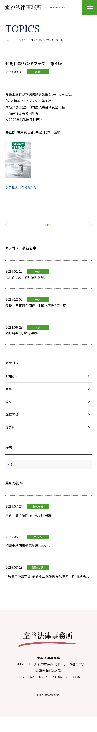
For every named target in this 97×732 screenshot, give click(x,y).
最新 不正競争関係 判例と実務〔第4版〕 (36, 305)
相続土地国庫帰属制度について (28, 545)
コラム (9, 427)
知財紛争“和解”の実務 (22, 333)
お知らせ (11, 376)
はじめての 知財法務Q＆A (25, 277)
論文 (8, 401)
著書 (38, 72)
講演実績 (12, 414)
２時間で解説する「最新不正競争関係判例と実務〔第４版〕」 (47, 576)
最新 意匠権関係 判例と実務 (28, 515)
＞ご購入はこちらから (20, 187)
